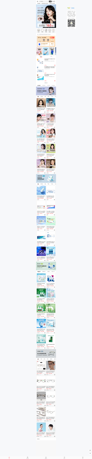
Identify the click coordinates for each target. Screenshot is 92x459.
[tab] (41, 56)
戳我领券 (39, 3)
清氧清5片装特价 (52, 3)
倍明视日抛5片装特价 (45, 3)
